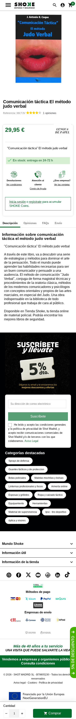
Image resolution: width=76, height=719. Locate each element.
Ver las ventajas (62, 184)
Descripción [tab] (10, 223)
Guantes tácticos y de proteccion (26, 469)
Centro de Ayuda (38, 188)
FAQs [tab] (45, 223)
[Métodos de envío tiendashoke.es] (16, 620)
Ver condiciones (14, 184)
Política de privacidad (51, 682)
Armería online (59, 486)
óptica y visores (17, 520)
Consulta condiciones (38, 663)
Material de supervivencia (23, 512)
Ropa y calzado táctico (50, 495)
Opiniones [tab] (30, 223)
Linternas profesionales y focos (26, 486)
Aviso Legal (31, 440)
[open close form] (73, 652)
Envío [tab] (58, 223)
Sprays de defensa (19, 460)
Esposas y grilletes (19, 495)
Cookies (32, 682)
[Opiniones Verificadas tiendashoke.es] (38, 586)
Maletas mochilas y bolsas (48, 477)
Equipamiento (16, 503)
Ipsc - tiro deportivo (55, 512)
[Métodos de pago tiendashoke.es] (16, 599)
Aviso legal (20, 682)
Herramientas (39, 503)
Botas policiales (17, 477)
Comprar (52, 713)
